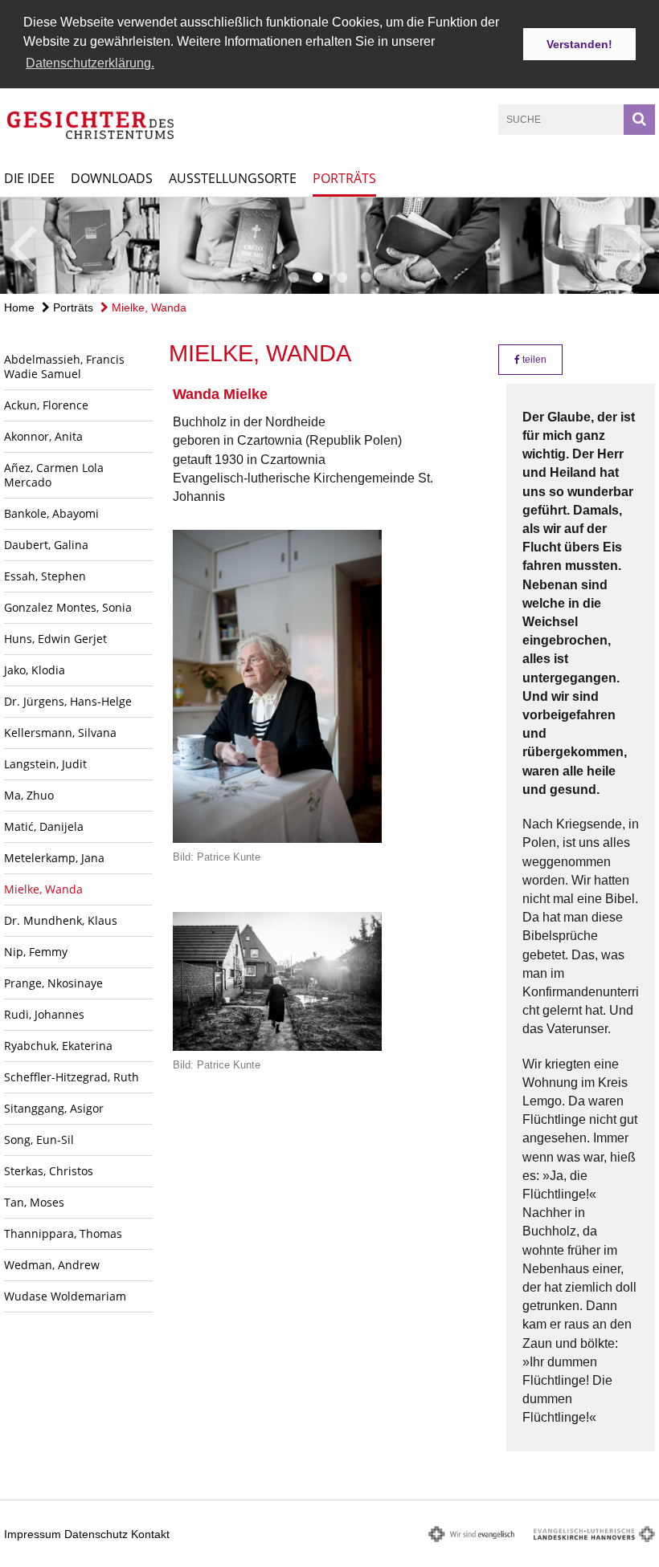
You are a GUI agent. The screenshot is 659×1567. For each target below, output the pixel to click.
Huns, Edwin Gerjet (55, 638)
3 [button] (342, 278)
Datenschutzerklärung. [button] (90, 63)
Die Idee (29, 178)
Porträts (344, 178)
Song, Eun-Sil (39, 1139)
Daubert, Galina (46, 544)
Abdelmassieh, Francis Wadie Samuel (64, 366)
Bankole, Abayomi (51, 513)
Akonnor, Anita (43, 436)
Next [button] (638, 246)
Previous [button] (22, 246)
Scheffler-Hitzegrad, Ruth (71, 1077)
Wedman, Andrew (52, 1264)
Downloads (112, 178)
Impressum (32, 1534)
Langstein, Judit (45, 763)
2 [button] (317, 278)
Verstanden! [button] (579, 44)
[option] (329, 245)
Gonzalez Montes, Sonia (68, 607)
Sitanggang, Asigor (54, 1108)
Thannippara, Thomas (63, 1233)
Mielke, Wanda (147, 307)
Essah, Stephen (45, 576)
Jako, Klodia (34, 670)
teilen (533, 359)
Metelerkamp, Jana (54, 857)
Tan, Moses (34, 1202)
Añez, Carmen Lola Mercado (54, 475)
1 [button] (293, 278)
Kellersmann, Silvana (60, 732)
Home (19, 307)
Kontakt (150, 1534)
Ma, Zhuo (29, 795)
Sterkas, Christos (48, 1170)
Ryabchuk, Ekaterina (58, 1045)
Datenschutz (96, 1534)
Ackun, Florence (46, 405)
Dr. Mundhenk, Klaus (60, 920)
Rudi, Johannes (44, 1014)
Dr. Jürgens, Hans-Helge (68, 701)
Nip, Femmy (36, 951)
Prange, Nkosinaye (53, 983)
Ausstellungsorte (233, 178)
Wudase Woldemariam (65, 1296)
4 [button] (366, 278)
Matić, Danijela (44, 826)
